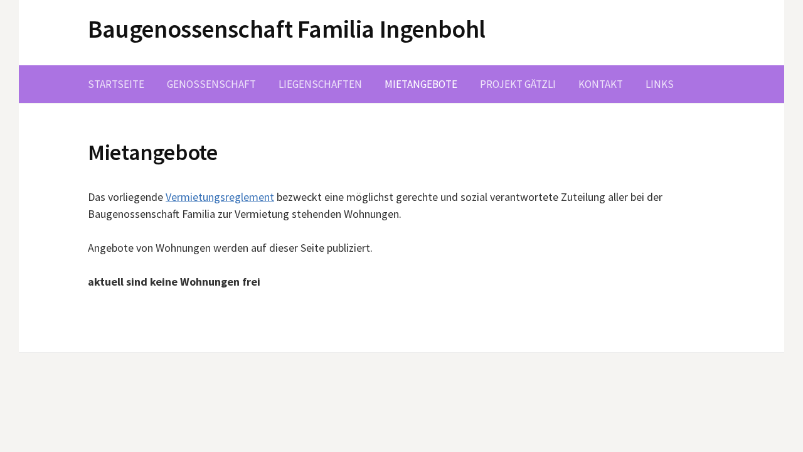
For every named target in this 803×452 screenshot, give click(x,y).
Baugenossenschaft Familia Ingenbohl (287, 29)
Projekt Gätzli (518, 84)
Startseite (116, 84)
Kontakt (600, 84)
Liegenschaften (320, 84)
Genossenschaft (211, 84)
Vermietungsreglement (220, 197)
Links (660, 84)
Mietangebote (421, 84)
